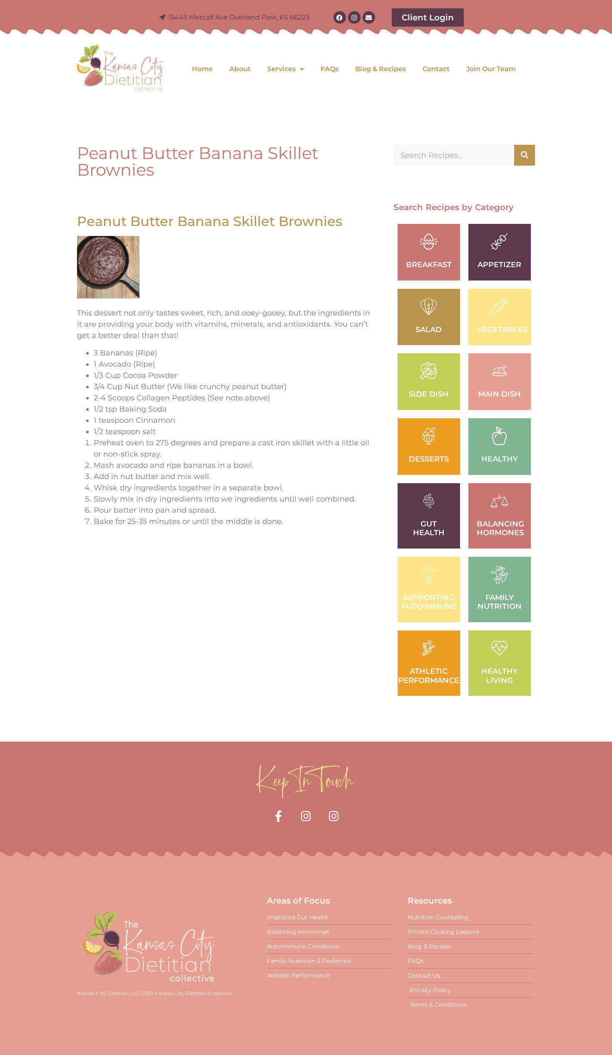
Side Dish (429, 394)
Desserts (429, 459)
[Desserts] (428, 436)
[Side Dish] (428, 371)
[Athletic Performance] (428, 648)
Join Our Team (491, 69)
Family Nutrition (500, 602)
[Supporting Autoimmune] (428, 574)
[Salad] (428, 306)
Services (281, 69)
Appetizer (499, 264)
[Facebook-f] (278, 816)
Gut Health (429, 528)
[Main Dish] (499, 371)
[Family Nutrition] (499, 574)
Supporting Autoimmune (429, 602)
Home (202, 69)
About (240, 69)
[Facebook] (339, 17)
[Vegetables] (499, 306)
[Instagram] (354, 17)
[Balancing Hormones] (499, 501)
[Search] (524, 155)
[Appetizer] (499, 241)
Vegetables (502, 329)
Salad (428, 329)
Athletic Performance (428, 676)
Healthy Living (499, 676)
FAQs (329, 69)
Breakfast (429, 264)
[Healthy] (499, 436)
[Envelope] (369, 17)
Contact (436, 69)
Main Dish (499, 394)
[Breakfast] (428, 241)
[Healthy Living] (499, 648)
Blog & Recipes (380, 69)
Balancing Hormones (500, 528)
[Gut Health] (428, 501)
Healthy (499, 459)
